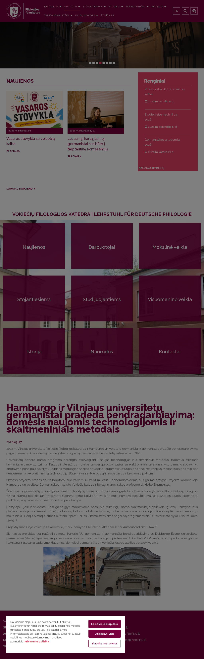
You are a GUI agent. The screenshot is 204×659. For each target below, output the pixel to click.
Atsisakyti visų (104, 633)
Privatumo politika (37, 641)
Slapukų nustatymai (104, 643)
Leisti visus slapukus (104, 623)
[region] (65, 634)
